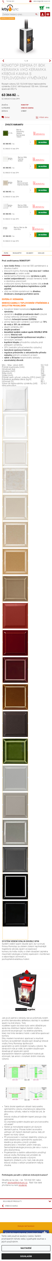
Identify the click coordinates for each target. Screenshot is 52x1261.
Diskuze (41, 253)
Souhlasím (26, 1256)
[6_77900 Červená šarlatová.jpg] (15, 682)
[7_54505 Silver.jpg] (15, 845)
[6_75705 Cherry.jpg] (15, 655)
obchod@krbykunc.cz (18, 1182)
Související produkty (12, 1201)
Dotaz (7, 117)
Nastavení (26, 1248)
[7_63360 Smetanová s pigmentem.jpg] (15, 574)
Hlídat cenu (43, 117)
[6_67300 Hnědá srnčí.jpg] (15, 710)
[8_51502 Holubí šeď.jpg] (15, 791)
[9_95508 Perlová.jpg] (15, 466)
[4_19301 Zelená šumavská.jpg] (15, 764)
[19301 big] (5, 133)
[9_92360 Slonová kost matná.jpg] (15, 520)
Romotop (25, 105)
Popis (6, 253)
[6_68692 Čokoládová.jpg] (15, 737)
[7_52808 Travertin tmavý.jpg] (15, 818)
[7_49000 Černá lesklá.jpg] (15, 899)
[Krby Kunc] (10, 8)
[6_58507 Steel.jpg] (15, 872)
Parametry (17, 253)
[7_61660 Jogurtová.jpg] (15, 547)
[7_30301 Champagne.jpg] (15, 493)
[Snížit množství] (35, 143)
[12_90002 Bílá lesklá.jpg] (15, 412)
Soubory (29, 253)
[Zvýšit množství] (35, 141)
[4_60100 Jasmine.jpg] (15, 601)
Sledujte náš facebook (26, 1226)
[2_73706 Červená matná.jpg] (15, 628)
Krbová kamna (27, 108)
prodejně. (23, 1185)
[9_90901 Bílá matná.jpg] (15, 439)
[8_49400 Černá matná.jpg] (15, 926)
